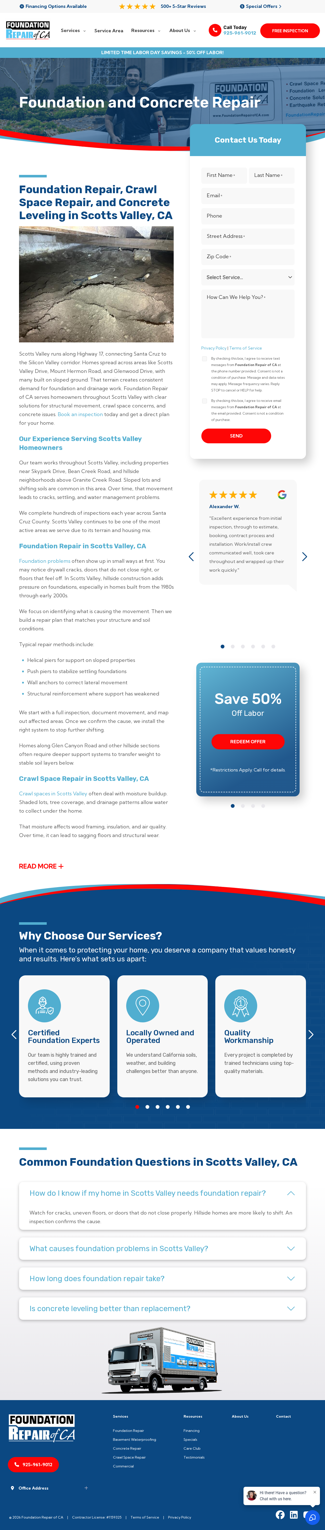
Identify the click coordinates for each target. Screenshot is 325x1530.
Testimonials (194, 1457)
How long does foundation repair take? (97, 1278)
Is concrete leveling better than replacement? (109, 1308)
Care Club (192, 1448)
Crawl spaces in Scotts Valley (53, 793)
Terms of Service (245, 348)
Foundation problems (44, 561)
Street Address (226, 236)
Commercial (123, 1466)
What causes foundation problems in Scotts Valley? (118, 1248)
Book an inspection (80, 414)
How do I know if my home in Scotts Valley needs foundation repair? (147, 1193)
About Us (240, 1416)
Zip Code (219, 257)
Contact (283, 1416)
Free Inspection (290, 30)
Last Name (268, 175)
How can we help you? (236, 297)
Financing (192, 1430)
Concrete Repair (127, 1448)
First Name (221, 175)
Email (214, 196)
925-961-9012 (239, 33)
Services (120, 1416)
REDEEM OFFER (248, 742)
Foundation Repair (128, 1430)
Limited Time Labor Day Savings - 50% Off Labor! (162, 52)
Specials (190, 1439)
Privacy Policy (213, 348)
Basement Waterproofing (134, 1439)
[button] (222, 646)
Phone (214, 215)
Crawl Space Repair (129, 1457)
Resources (193, 1416)
